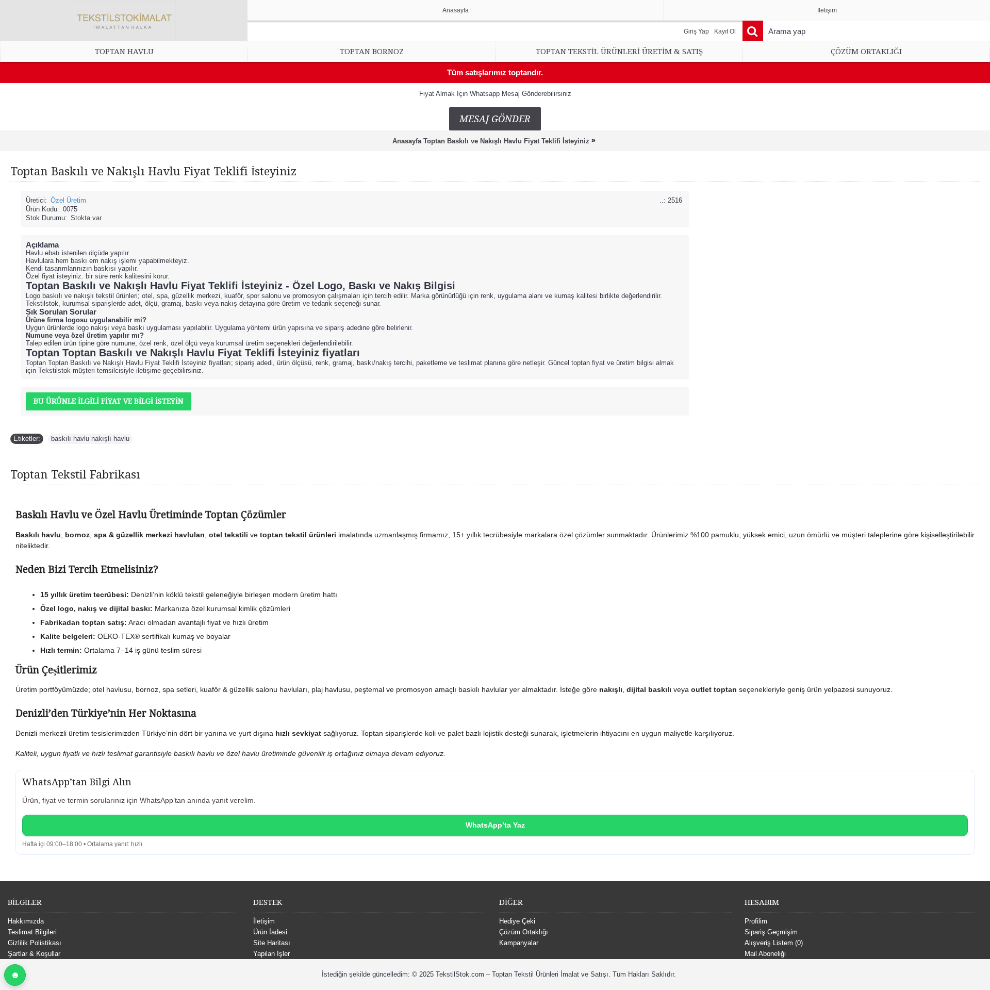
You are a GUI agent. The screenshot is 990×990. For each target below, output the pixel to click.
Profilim (756, 921)
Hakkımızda (26, 921)
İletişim (264, 921)
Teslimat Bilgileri (32, 932)
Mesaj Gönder (495, 118)
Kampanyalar (518, 943)
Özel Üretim (68, 200)
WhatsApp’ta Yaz (495, 825)
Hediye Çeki (517, 921)
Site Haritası (271, 943)
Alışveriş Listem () (774, 943)
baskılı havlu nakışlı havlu (90, 438)
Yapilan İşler (271, 954)
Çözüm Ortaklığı (523, 932)
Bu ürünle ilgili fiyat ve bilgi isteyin (109, 401)
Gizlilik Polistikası (34, 943)
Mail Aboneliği (765, 954)
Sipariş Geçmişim (771, 932)
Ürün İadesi (270, 932)
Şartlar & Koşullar (34, 954)
